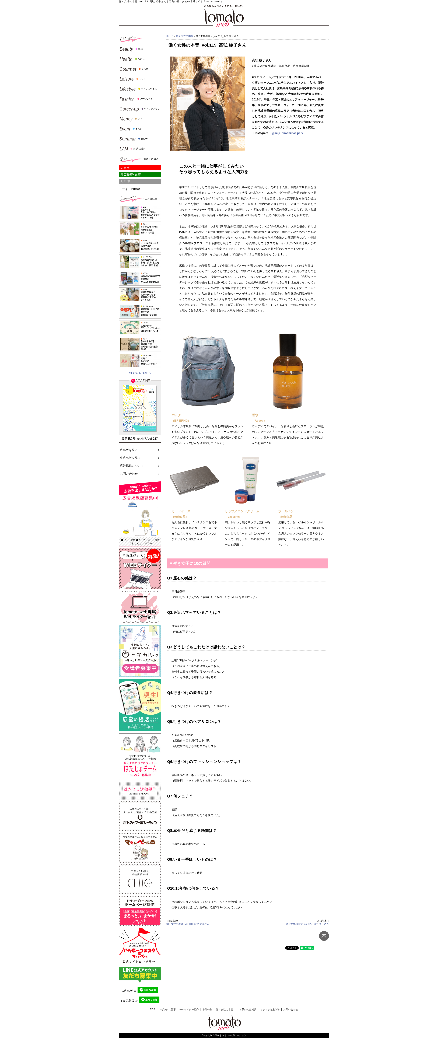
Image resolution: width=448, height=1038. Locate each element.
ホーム (170, 36)
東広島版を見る (130, 458)
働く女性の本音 (184, 36)
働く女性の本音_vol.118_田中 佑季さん (187, 923)
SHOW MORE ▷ (140, 373)
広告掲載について (132, 465)
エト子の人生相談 (246, 1009)
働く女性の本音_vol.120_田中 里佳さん (307, 923)
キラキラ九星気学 (270, 1009)
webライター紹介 (189, 1009)
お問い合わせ (129, 473)
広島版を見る (129, 450)
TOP (152, 1009)
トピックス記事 (167, 1009)
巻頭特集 (207, 1009)
